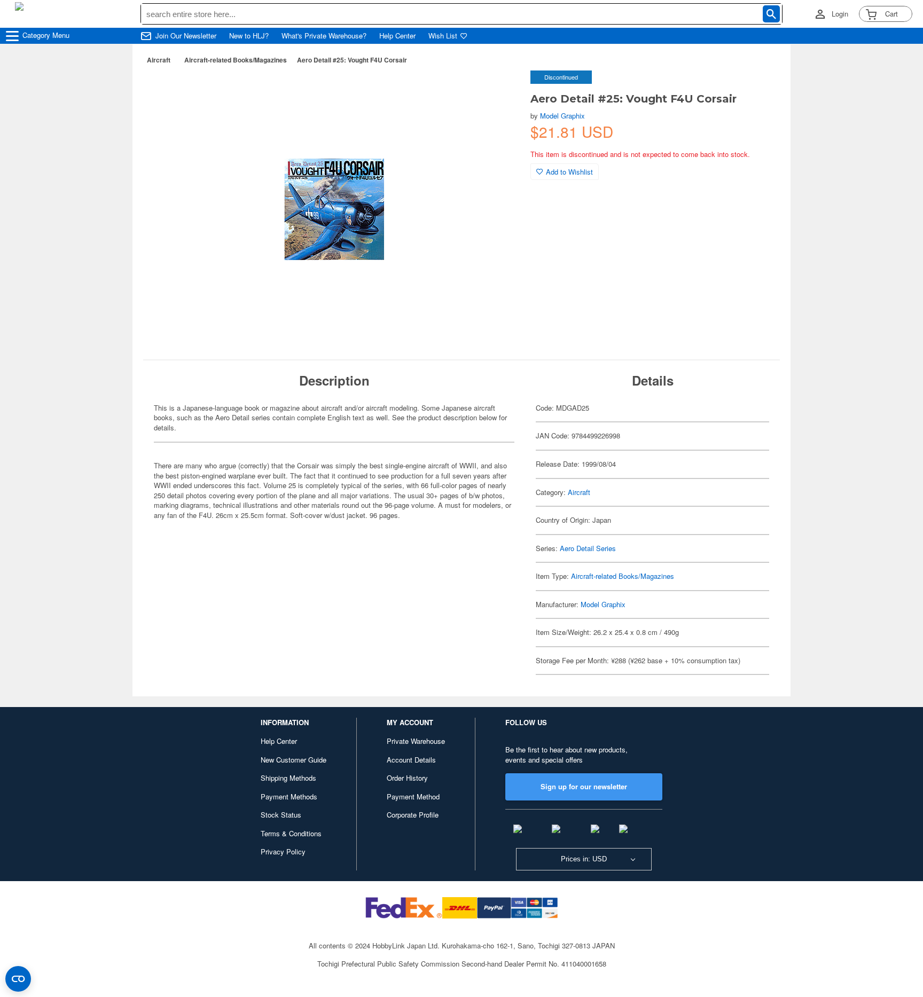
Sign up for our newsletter (584, 786)
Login (840, 14)
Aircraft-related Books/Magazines (235, 60)
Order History (407, 778)
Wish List (442, 36)
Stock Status (281, 815)
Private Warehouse (416, 741)
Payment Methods (289, 796)
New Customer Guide (293, 760)
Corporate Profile (413, 815)
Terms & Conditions (291, 833)
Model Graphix (562, 116)
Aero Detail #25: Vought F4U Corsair (352, 60)
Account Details (411, 760)
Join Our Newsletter (185, 36)
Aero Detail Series (588, 548)
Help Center (397, 36)
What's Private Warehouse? (323, 36)
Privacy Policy (283, 851)
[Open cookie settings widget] (18, 979)
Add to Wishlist (569, 172)
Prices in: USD (584, 859)
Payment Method (413, 796)
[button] (500, 90)
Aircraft (158, 60)
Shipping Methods (288, 778)
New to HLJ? (249, 36)
